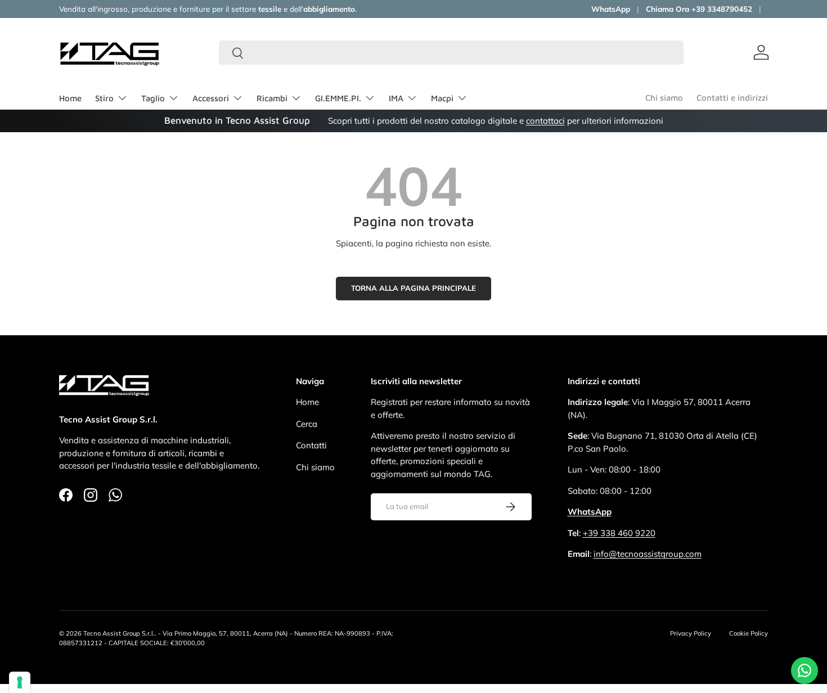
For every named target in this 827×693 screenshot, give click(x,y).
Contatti (311, 445)
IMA (396, 98)
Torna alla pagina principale (413, 288)
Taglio (153, 98)
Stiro (104, 98)
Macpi (442, 98)
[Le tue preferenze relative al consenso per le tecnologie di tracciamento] (19, 682)
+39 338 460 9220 (619, 533)
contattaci (545, 120)
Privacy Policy (690, 633)
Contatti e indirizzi (732, 97)
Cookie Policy (748, 633)
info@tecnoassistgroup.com (648, 553)
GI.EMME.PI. (338, 98)
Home (70, 98)
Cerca (306, 423)
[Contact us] (804, 670)
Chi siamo (664, 97)
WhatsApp (610, 9)
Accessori (210, 98)
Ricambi (272, 98)
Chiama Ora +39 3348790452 (699, 9)
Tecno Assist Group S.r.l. (119, 633)
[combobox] (451, 52)
